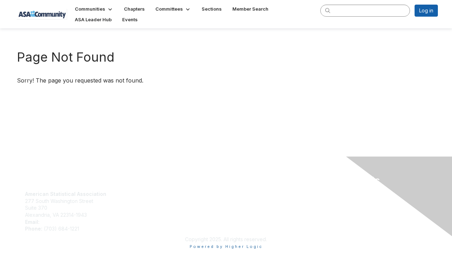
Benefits (136, 201)
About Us (239, 194)
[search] (327, 10)
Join (132, 194)
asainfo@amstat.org (64, 222)
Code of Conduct (249, 201)
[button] (94, 9)
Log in (426, 10)
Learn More (140, 208)
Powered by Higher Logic (226, 246)
